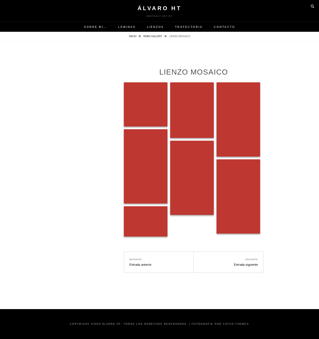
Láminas (127, 26)
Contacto (224, 26)
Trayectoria (189, 26)
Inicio (133, 36)
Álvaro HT (160, 8)
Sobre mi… (95, 26)
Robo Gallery (153, 36)
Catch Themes (236, 324)
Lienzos (155, 26)
